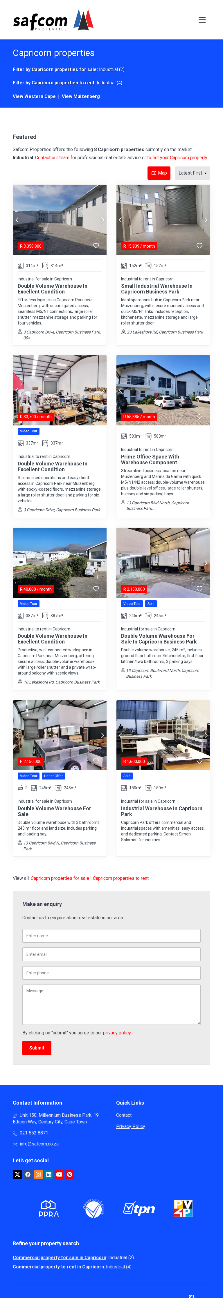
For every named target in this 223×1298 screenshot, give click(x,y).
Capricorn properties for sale (64, 69)
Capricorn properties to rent (63, 83)
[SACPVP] (183, 1209)
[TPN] (139, 1209)
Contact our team (52, 157)
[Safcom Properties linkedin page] (48, 1174)
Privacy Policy (130, 1126)
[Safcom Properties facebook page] (28, 1174)
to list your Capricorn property (177, 157)
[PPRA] (47, 1209)
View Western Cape (34, 96)
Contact (124, 1115)
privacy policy (117, 1033)
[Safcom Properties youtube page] (59, 1174)
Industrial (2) (112, 69)
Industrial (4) (109, 83)
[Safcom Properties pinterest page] (69, 1174)
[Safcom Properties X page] (17, 1174)
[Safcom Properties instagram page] (38, 1174)
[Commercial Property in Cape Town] (53, 19)
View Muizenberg (81, 96)
